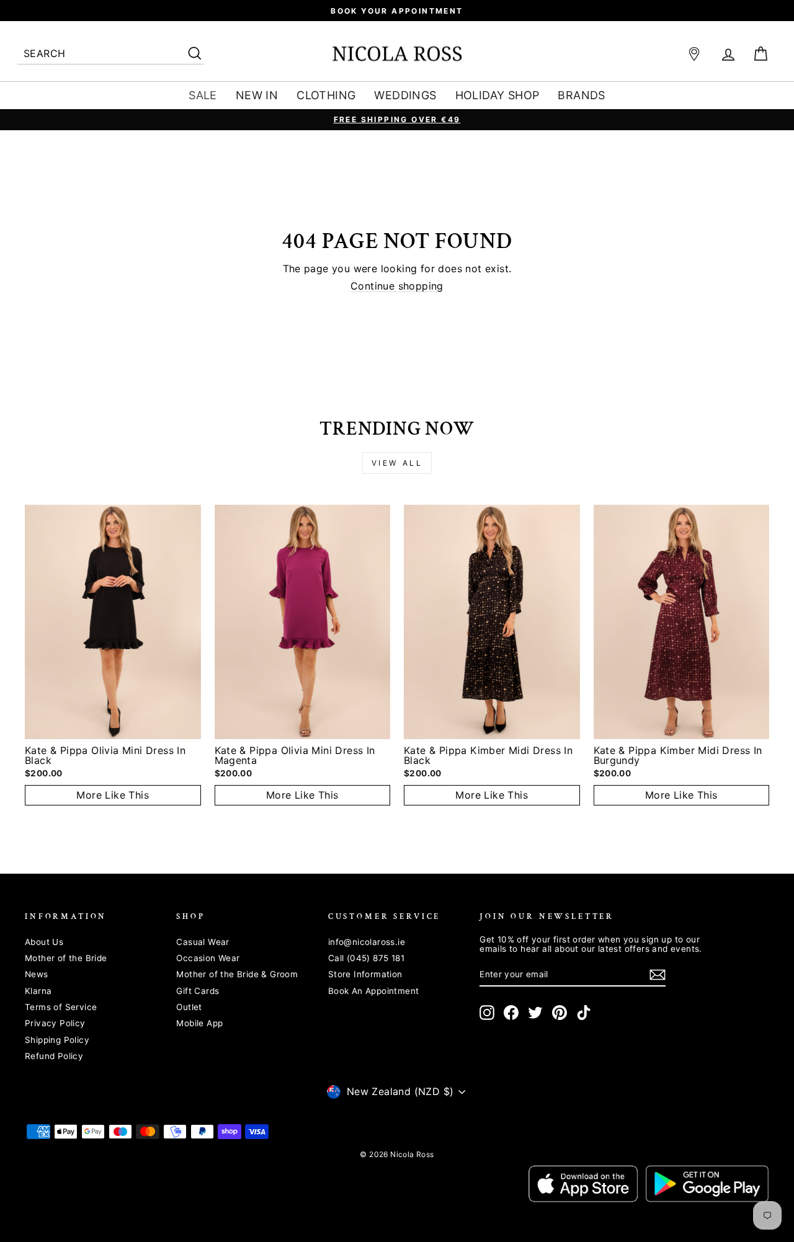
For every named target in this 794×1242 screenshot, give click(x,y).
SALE (203, 95)
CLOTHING (326, 95)
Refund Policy (54, 1056)
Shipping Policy (57, 1040)
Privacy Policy (55, 1023)
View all (397, 463)
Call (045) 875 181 (366, 958)
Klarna (38, 991)
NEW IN (257, 95)
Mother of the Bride (66, 958)
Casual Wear (202, 942)
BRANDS (581, 95)
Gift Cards (197, 991)
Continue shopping (397, 286)
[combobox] (110, 54)
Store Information (365, 974)
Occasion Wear (207, 958)
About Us (44, 942)
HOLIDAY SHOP (497, 95)
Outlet (189, 1007)
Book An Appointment (373, 991)
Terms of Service (61, 1007)
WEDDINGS (405, 95)
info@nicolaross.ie (366, 942)
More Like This (112, 795)
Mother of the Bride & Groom (237, 974)
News (36, 974)
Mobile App (199, 1023)
